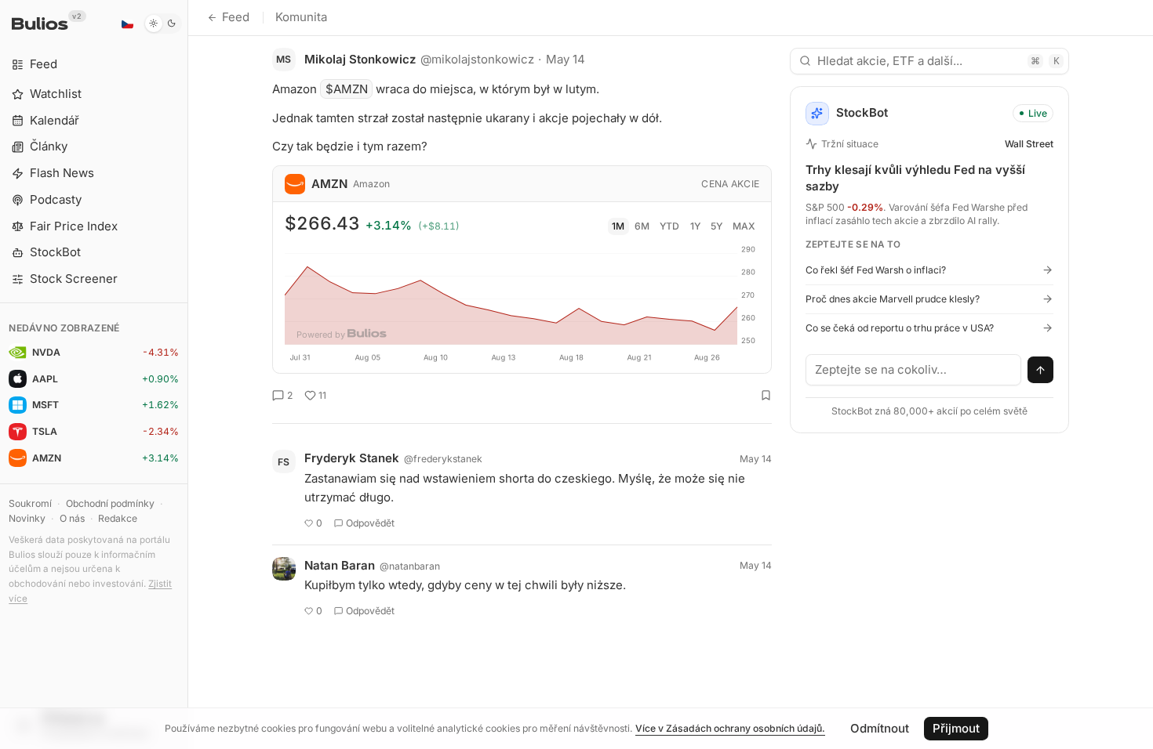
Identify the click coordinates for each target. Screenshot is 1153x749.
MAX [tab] (744, 226)
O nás (72, 518)
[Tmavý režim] (163, 23)
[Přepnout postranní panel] (188, 374)
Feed (235, 16)
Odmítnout (879, 728)
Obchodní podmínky (110, 503)
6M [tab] (642, 226)
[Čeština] (127, 23)
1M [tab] (618, 226)
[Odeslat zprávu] (1041, 369)
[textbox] (914, 369)
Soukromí (30, 503)
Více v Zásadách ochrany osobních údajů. (730, 728)
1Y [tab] (695, 226)
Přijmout (956, 728)
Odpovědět (370, 523)
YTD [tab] (669, 226)
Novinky (27, 518)
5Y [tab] (716, 226)
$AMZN (347, 88)
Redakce (117, 518)
